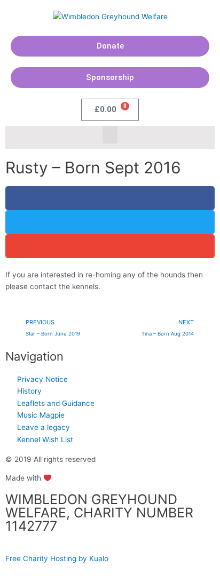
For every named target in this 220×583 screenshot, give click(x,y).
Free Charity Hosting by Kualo (56, 558)
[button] (110, 134)
